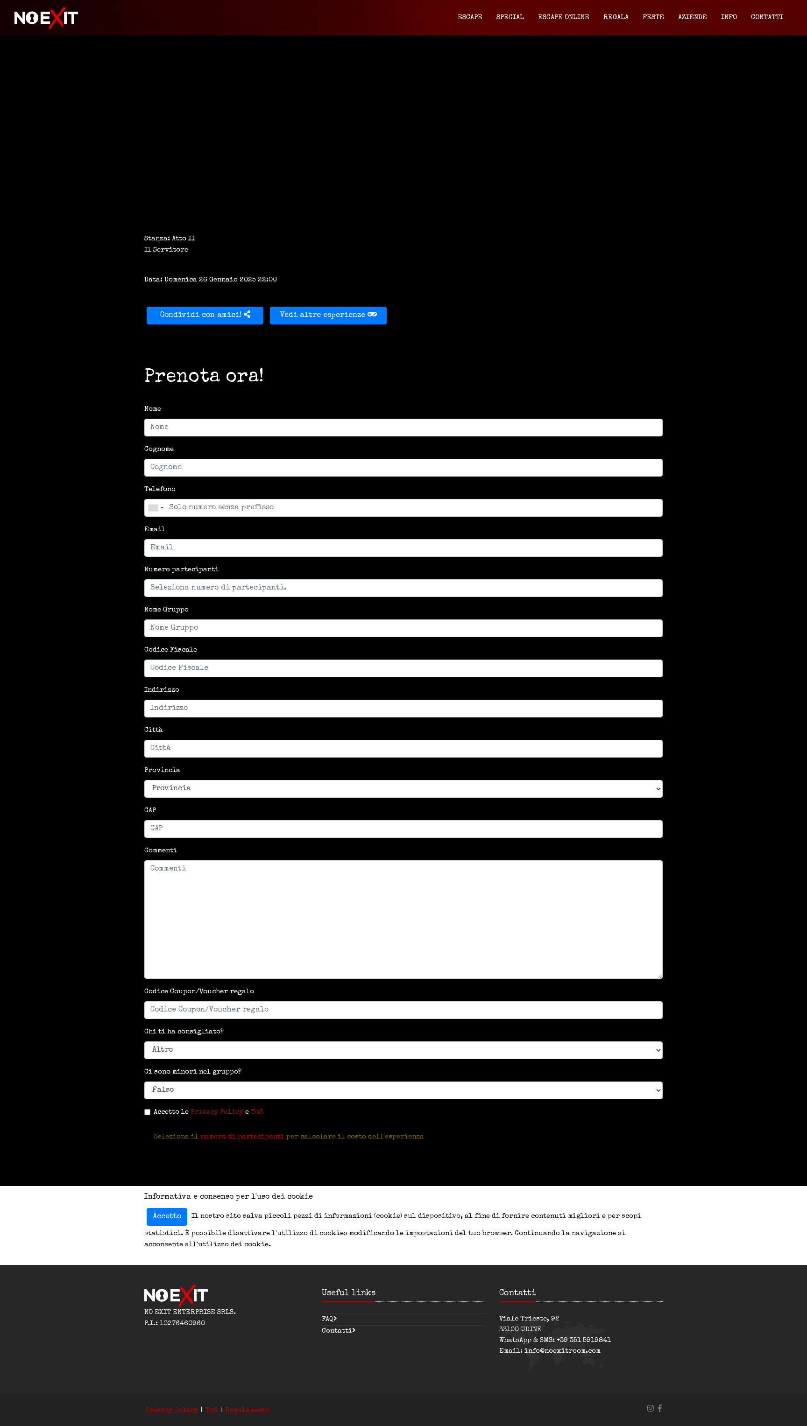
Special (510, 17)
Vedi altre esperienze (324, 315)
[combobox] (155, 507)
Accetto (167, 1217)
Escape (470, 17)
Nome (152, 409)
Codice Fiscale (170, 649)
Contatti (767, 17)
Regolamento (247, 1410)
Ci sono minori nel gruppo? (192, 1071)
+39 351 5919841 (584, 1340)
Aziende (692, 17)
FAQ (327, 1319)
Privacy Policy (217, 1112)
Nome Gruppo (166, 609)
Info (729, 17)
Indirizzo (161, 690)
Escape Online (563, 17)
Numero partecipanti (181, 569)
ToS (257, 1112)
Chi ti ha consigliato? (184, 1031)
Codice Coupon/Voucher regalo (199, 991)
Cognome (159, 449)
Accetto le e (208, 1112)
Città (153, 730)
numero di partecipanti (242, 1136)
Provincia (162, 770)
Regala (616, 17)
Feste (653, 17)
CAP (150, 810)
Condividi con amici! (202, 315)
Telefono (160, 489)
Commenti (160, 850)
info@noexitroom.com (562, 1351)
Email (154, 529)
